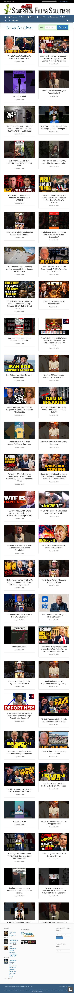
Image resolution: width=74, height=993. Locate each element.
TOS (8, 20)
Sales (23, 17)
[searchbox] (49, 1)
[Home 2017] (5, 17)
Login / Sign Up (64, 1)
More (16, 20)
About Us (42, 17)
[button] (56, 1)
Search (59, 938)
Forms (32, 17)
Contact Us (54, 17)
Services (14, 17)
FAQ (64, 17)
